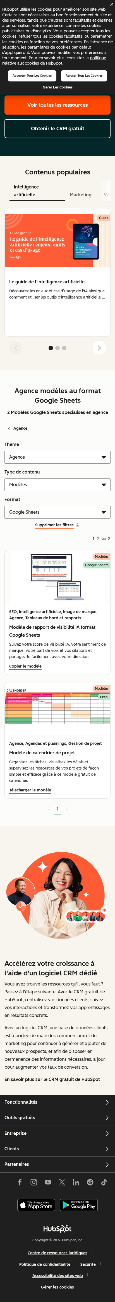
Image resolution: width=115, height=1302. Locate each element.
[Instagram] (33, 1183)
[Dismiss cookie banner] (112, 4)
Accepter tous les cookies (32, 76)
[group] (57, 272)
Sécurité (88, 1264)
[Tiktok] (104, 1183)
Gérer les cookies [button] (57, 1287)
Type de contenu (22, 472)
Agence (20, 428)
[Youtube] (47, 1183)
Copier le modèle (25, 666)
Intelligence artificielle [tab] (26, 190)
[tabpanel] (57, 283)
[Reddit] (90, 1183)
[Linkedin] (76, 1183)
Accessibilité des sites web (57, 1275)
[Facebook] (19, 1183)
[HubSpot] (57, 1228)
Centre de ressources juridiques (57, 1253)
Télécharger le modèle (30, 790)
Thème (11, 444)
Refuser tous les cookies (84, 76)
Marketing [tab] (81, 194)
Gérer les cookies (58, 87)
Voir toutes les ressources (57, 105)
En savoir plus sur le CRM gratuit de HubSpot (52, 1079)
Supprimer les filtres (54, 525)
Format (12, 499)
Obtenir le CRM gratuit (57, 129)
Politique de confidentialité (44, 1264)
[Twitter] (62, 1183)
